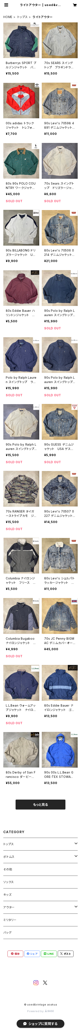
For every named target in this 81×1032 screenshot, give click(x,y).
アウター (9, 907)
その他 (7, 869)
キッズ (7, 894)
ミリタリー (10, 920)
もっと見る (40, 804)
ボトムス (9, 856)
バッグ (7, 932)
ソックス (8, 882)
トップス (22, 17)
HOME (7, 17)
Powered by (36, 1011)
